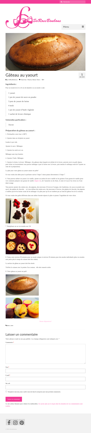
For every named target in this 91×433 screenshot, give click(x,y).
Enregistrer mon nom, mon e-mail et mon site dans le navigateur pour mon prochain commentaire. (34, 391)
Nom (7, 367)
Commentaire (10, 342)
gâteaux (8, 325)
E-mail (8, 375)
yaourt (11, 325)
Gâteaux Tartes (36, 79)
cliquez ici (37, 181)
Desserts (30, 79)
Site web (8, 383)
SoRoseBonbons (13, 79)
